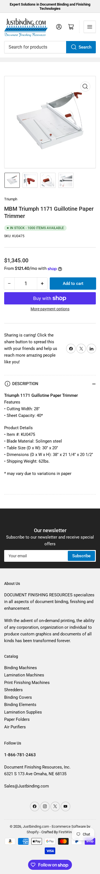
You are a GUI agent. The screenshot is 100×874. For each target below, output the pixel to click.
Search (85, 47)
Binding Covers (18, 697)
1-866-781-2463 (20, 754)
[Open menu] (90, 27)
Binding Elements (20, 704)
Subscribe (81, 555)
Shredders (13, 689)
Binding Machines (20, 667)
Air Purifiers (15, 726)
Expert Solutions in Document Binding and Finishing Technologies (50, 6)
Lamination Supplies (23, 712)
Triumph (10, 199)
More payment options (50, 309)
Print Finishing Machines (27, 682)
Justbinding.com (36, 826)
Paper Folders (17, 719)
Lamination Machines (24, 675)
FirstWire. (66, 832)
